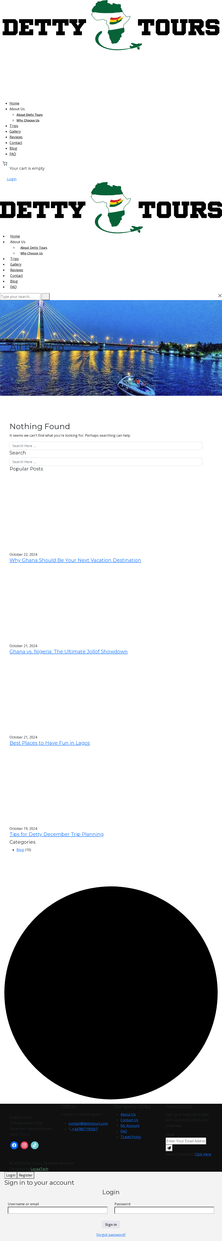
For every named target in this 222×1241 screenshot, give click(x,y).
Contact (16, 142)
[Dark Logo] (111, 24)
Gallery (15, 131)
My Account (130, 1125)
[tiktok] (34, 1144)
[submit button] (45, 296)
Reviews (16, 137)
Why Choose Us (27, 120)
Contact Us (129, 1120)
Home (14, 103)
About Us (128, 1114)
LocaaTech (39, 1169)
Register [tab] (26, 1175)
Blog (13, 148)
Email (170, 1134)
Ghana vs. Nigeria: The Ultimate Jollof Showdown (69, 651)
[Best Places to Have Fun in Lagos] (55, 695)
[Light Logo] (111, 75)
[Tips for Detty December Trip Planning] (55, 786)
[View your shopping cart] (5, 163)
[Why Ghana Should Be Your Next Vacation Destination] (55, 512)
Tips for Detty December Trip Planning (57, 834)
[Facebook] (14, 1144)
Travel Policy (131, 1136)
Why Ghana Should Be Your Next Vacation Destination (75, 560)
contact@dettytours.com (88, 1123)
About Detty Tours (29, 114)
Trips (14, 125)
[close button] (220, 295)
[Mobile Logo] (111, 207)
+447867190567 (85, 1129)
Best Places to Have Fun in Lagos (50, 743)
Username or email (23, 1204)
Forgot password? (111, 1234)
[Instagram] (24, 1144)
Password (122, 1204)
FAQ (13, 154)
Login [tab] (10, 1175)
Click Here (203, 1154)
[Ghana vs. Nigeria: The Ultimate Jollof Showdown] (55, 603)
